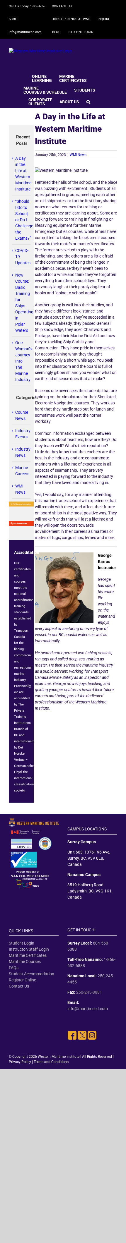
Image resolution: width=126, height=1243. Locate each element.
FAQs (13, 967)
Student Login (21, 943)
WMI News (78, 155)
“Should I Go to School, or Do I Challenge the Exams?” (24, 220)
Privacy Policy (20, 1062)
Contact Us (19, 986)
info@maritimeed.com (25, 32)
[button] (88, 101)
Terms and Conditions (51, 1062)
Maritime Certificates (28, 955)
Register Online (22, 980)
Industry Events (21, 433)
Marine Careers (21, 470)
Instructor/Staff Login (29, 949)
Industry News (21, 452)
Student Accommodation (31, 973)
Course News (21, 415)
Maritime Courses (25, 961)
